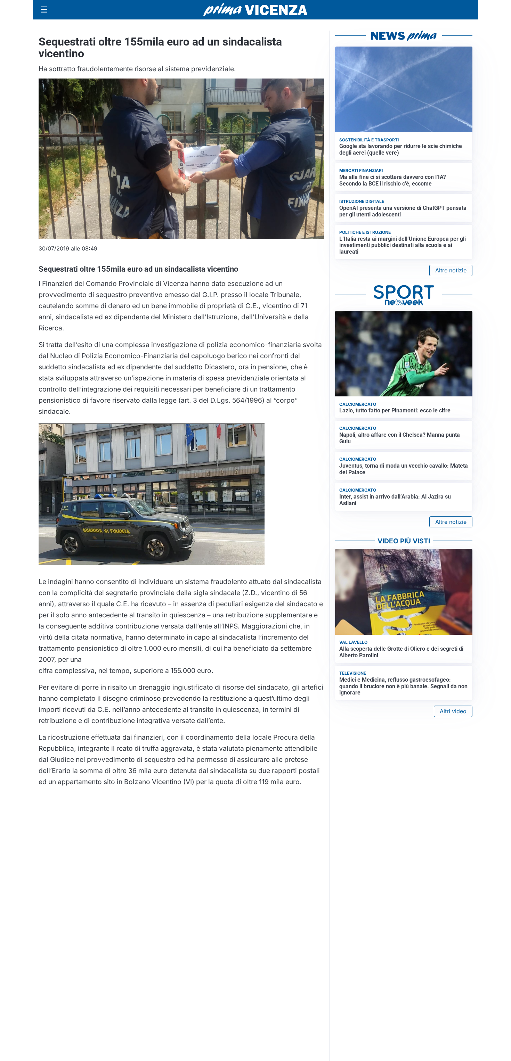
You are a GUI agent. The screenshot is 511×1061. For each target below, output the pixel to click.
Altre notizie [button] (451, 270)
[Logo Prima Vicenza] (255, 9)
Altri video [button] (453, 711)
